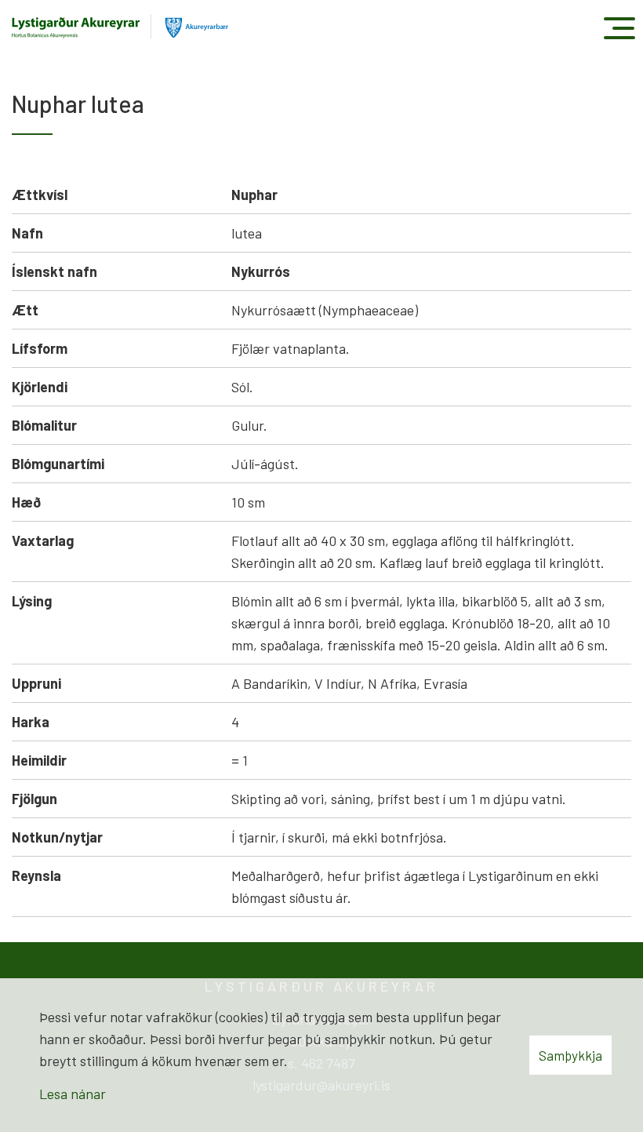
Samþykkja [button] (570, 1055)
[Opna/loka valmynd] (619, 28)
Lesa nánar (72, 1093)
